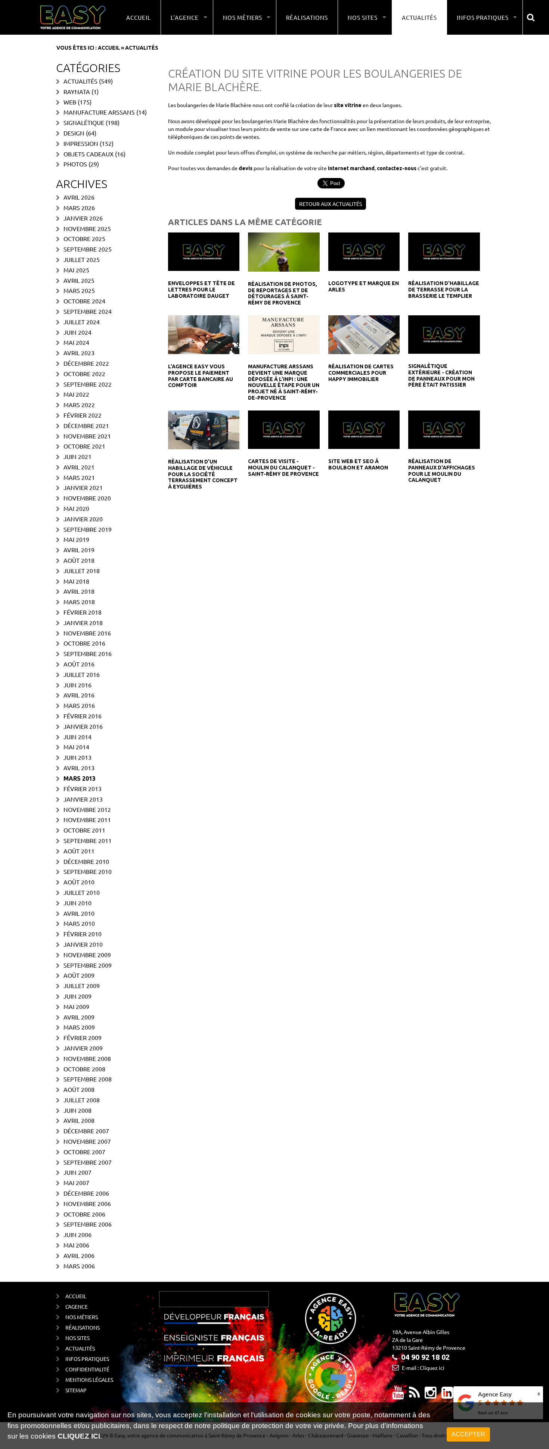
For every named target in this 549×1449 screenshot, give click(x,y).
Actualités (419, 17)
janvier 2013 (83, 799)
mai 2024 (76, 342)
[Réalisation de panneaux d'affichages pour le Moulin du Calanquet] (444, 428)
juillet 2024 (81, 321)
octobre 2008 (84, 1068)
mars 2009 (79, 1027)
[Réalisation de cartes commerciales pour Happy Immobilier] (364, 334)
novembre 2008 (87, 1058)
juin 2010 (77, 902)
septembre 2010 (87, 871)
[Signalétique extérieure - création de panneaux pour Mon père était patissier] (444, 333)
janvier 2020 (83, 518)
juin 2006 (77, 1234)
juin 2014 (77, 736)
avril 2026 (78, 197)
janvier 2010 (83, 944)
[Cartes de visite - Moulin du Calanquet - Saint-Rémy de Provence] (283, 428)
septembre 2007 (87, 1162)
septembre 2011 (87, 840)
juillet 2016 (81, 674)
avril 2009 (78, 1017)
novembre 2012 (87, 809)
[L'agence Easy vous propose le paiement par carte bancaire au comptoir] (203, 334)
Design (73, 133)
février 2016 (82, 715)
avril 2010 (78, 913)
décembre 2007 (86, 1130)
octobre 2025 (84, 238)
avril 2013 (78, 767)
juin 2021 (77, 456)
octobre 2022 (84, 373)
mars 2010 (79, 923)
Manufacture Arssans (99, 112)
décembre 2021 (86, 425)
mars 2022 (79, 404)
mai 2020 (76, 508)
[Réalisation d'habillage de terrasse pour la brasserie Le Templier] (444, 251)
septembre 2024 (87, 311)
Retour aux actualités (330, 203)
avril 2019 (78, 549)
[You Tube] (398, 1395)
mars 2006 (79, 1266)
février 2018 (82, 612)
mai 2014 (76, 746)
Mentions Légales (89, 1379)
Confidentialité (87, 1369)
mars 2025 (79, 290)
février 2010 (82, 933)
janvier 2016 (83, 726)
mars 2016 (79, 705)
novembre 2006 (87, 1203)
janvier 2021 (83, 487)
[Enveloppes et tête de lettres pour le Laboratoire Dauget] (203, 251)
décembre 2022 (86, 363)
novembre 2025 (87, 228)
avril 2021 (78, 467)
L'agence (76, 1306)
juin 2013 (77, 757)
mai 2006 (76, 1245)
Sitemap (76, 1390)
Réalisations (307, 17)
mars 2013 (79, 778)
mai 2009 (76, 1006)
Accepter (468, 1434)
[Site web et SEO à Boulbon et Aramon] (364, 428)
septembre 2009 (87, 965)
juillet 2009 (81, 985)
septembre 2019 (87, 529)
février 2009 (82, 1037)
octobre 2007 (84, 1151)
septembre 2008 (87, 1079)
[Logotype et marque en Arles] (364, 251)
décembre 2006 (86, 1193)
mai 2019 (76, 539)
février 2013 (82, 788)
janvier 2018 (83, 622)
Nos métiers (81, 1317)
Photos (75, 164)
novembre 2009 (87, 954)
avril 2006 (78, 1255)
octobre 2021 (84, 446)
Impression (80, 143)
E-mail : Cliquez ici (423, 1367)
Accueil (138, 17)
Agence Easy (495, 1394)
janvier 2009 (83, 1048)
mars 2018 (79, 601)
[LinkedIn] (447, 1395)
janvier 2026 (83, 218)
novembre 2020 (87, 498)
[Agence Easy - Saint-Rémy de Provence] (72, 17)
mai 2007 (76, 1182)
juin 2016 (77, 684)
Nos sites (77, 1337)
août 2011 (78, 851)
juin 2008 (77, 1110)
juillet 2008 (81, 1099)
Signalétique (83, 122)
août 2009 (78, 975)
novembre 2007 (87, 1141)
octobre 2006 (84, 1214)
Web (69, 102)
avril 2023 (78, 352)
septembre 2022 (87, 384)
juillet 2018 (81, 570)
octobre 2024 (84, 301)
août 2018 (78, 560)
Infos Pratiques (87, 1358)
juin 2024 (77, 332)
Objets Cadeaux (88, 153)
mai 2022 (76, 394)
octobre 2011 (84, 830)
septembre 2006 (87, 1224)
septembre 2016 (87, 653)
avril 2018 (78, 591)
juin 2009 (77, 996)
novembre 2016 (87, 633)
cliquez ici (79, 1436)
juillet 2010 (81, 892)
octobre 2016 (84, 643)
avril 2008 (78, 1120)
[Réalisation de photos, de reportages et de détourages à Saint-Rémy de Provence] (283, 251)
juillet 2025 (81, 259)
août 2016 (78, 664)
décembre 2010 (86, 861)
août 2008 (78, 1089)
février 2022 (82, 415)
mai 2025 (76, 270)
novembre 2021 (87, 436)
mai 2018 (76, 581)
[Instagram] (431, 1395)
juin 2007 (77, 1172)
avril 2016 (78, 695)
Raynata (76, 91)
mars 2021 (79, 477)
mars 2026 (79, 207)
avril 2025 (78, 280)
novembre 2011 (87, 819)
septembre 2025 (87, 249)
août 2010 (78, 882)
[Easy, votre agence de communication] (414, 1395)
